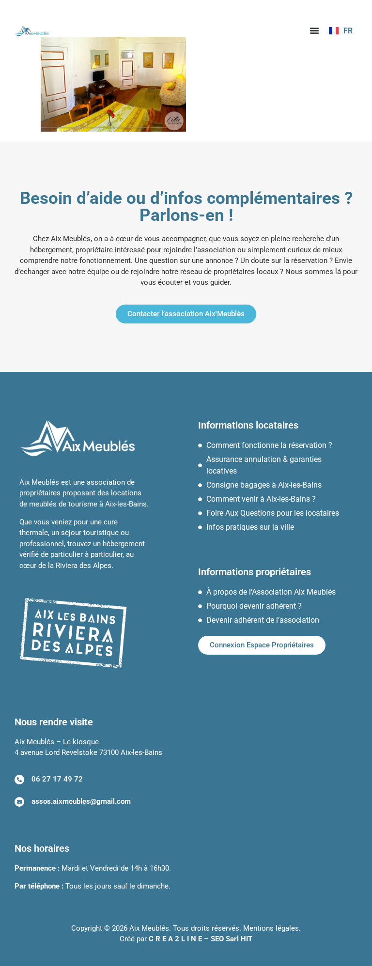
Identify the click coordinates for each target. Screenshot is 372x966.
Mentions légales (271, 928)
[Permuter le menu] (314, 30)
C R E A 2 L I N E (175, 939)
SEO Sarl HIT (231, 939)
